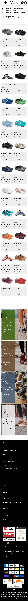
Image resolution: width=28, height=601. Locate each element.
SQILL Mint (17, 153)
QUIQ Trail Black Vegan (6, 85)
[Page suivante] (20, 302)
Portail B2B (6, 489)
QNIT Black (17, 39)
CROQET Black (18, 62)
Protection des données (9, 461)
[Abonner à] (24, 556)
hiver (4, 519)
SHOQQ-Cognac (19, 266)
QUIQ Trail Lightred (6, 266)
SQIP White (4, 198)
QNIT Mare (4, 108)
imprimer (5, 454)
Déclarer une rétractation (11, 468)
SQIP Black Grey (6, 153)
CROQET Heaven (6, 131)
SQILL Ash (17, 176)
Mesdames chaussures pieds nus (12, 502)
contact (5, 478)
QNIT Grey (4, 39)
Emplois (5, 485)
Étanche (5, 515)
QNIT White (4, 62)
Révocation (6, 447)
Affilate (5, 492)
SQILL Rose (17, 198)
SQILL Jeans (4, 176)
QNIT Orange (5, 243)
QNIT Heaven (18, 131)
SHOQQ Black (18, 84)
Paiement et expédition (9, 450)
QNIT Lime (17, 108)
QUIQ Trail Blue (18, 221)
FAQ (4, 481)
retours (5, 465)
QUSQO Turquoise (6, 221)
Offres (5, 511)
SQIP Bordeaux (5, 288)
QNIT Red (17, 288)
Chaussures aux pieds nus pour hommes (11, 507)
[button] (5, 2)
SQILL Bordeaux (18, 243)
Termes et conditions (9, 458)
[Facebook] (14, 590)
